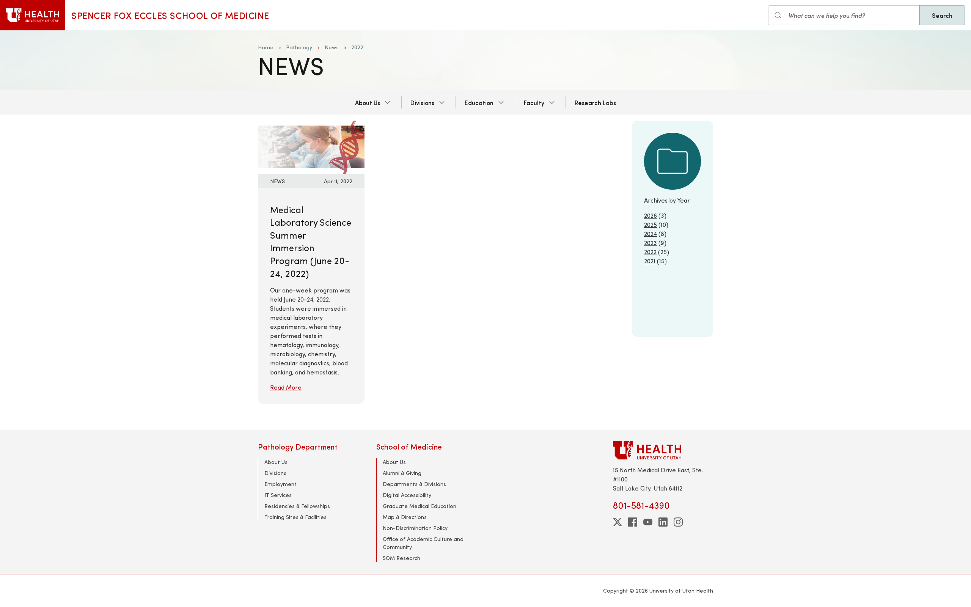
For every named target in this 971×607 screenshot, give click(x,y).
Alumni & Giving (402, 472)
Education (479, 102)
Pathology (299, 47)
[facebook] (632, 522)
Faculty (534, 102)
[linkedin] (663, 522)
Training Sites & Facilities (295, 517)
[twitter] (617, 522)
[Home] (32, 15)
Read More (286, 387)
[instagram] (678, 522)
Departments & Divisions (414, 483)
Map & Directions (405, 517)
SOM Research (401, 557)
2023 (650, 243)
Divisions (422, 102)
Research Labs (595, 102)
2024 (650, 233)
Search (942, 15)
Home (265, 47)
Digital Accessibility (407, 494)
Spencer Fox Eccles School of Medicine (170, 15)
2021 (649, 261)
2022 (357, 47)
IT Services (278, 494)
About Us (367, 102)
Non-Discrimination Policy (415, 528)
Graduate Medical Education (419, 506)
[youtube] (647, 522)
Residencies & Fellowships (297, 506)
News (332, 47)
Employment (280, 483)
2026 (650, 215)
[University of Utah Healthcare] (663, 450)
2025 (650, 224)
